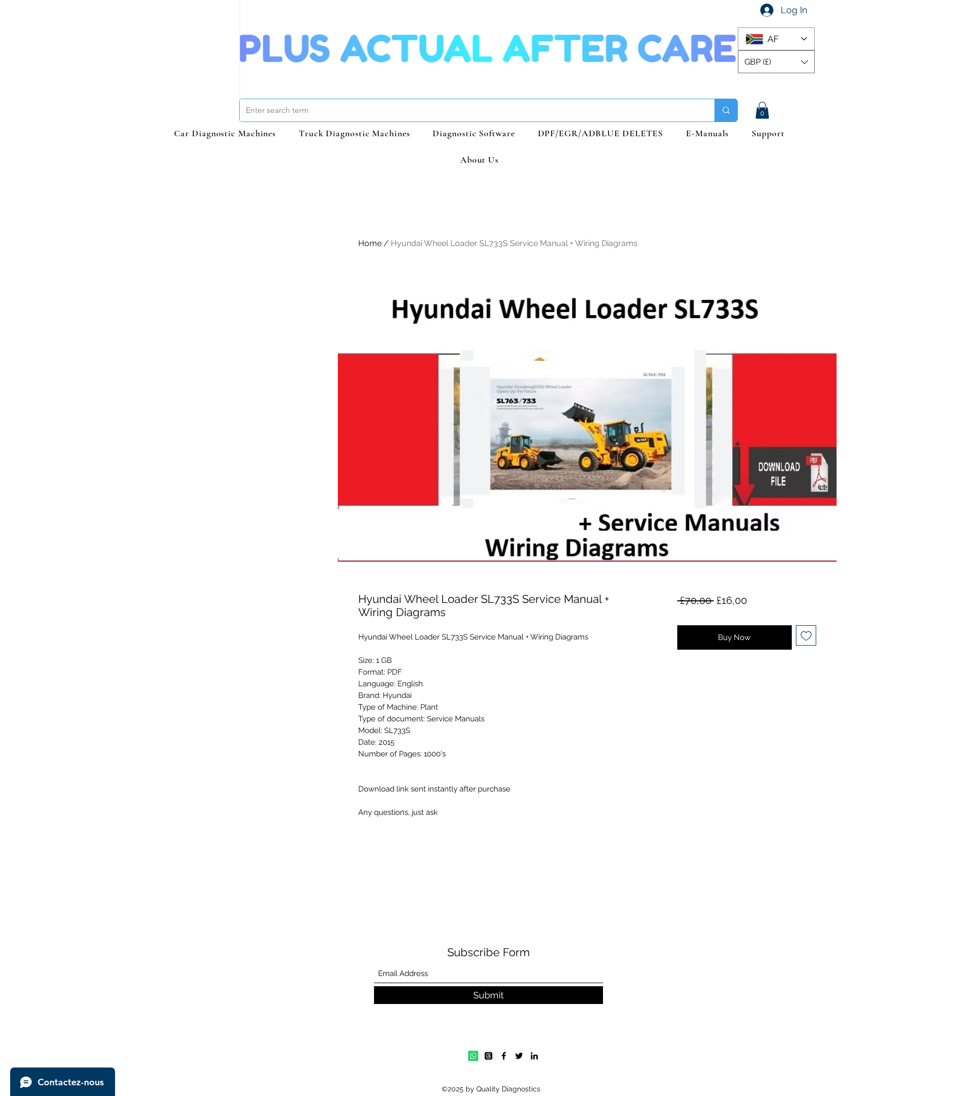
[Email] (488, 1056)
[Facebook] (504, 1056)
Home (370, 243)
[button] (776, 61)
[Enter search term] (725, 110)
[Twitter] (519, 1056)
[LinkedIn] (534, 1056)
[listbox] (776, 61)
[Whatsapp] (473, 1056)
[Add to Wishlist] (806, 635)
